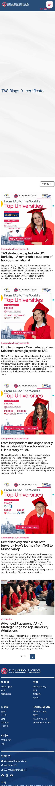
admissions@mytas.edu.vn (15, 761)
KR (45, 9)
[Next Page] (32, 656)
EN (41, 9)
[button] (49, 4)
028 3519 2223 (10, 765)
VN (49, 9)
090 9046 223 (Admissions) (15, 770)
